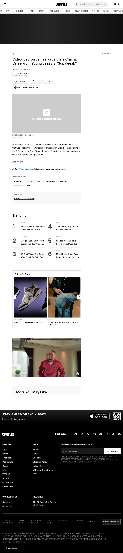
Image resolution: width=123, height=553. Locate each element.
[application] (46, 357)
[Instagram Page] (94, 434)
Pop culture (7, 462)
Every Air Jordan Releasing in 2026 (28, 322)
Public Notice (50, 521)
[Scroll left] (14, 297)
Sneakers (18, 320)
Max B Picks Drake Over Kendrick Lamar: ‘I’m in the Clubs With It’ (68, 256)
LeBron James (50, 181)
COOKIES (92, 521)
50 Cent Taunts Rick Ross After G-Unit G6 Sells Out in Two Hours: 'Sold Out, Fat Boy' (33, 256)
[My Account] (115, 4)
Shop (35, 449)
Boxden (19, 162)
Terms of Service (84, 462)
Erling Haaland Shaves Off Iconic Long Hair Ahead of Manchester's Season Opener (32, 242)
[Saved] (111, 4)
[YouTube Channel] (100, 434)
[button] (111, 522)
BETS (68, 11)
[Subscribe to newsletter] (112, 451)
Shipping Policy (40, 462)
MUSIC (31, 11)
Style (50, 320)
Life (4, 470)
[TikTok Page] (113, 434)
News (39, 181)
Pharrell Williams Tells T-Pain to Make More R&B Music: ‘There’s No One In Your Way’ (67, 242)
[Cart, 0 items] (119, 4)
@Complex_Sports (27, 169)
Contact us (7, 506)
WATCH (106, 11)
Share (48, 81)
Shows (5, 478)
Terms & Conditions (7, 521)
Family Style (7, 486)
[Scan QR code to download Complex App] (117, 416)
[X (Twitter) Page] (82, 434)
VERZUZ (95, 11)
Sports (15, 54)
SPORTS (42, 11)
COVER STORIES (81, 11)
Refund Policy (39, 466)
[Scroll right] (79, 297)
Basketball (19, 185)
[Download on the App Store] (99, 416)
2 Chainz (63, 181)
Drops (36, 453)
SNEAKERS (20, 11)
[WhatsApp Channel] (88, 434)
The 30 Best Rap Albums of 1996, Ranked (67, 228)
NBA (28, 185)
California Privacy (36, 521)
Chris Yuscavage (24, 198)
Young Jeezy (19, 181)
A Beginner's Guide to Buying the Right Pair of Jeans (63, 323)
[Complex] (61, 4)
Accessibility (65, 520)
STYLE (8, 11)
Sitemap (79, 520)
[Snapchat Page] (107, 434)
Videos (31, 181)
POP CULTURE (56, 11)
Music (23, 222)
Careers (6, 502)
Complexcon (8, 482)
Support (36, 458)
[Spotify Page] (119, 434)
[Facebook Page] (75, 434)
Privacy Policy (67, 462)
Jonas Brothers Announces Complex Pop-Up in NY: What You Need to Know (33, 228)
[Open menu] (4, 4)
